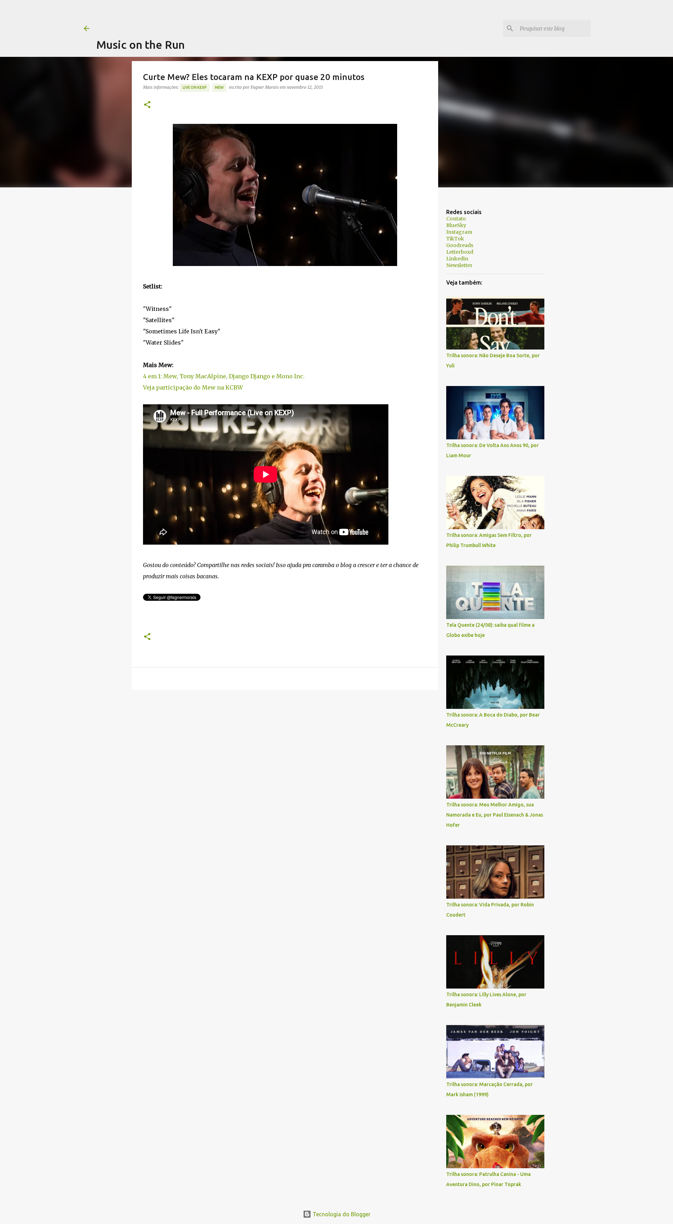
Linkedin (457, 258)
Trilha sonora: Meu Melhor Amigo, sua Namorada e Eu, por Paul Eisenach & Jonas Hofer (494, 815)
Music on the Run (140, 44)
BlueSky (456, 225)
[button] (147, 105)
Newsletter (459, 265)
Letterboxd (459, 252)
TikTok (455, 238)
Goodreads (459, 245)
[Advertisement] (224, 16)
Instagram (459, 232)
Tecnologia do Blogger (341, 1214)
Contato (456, 218)
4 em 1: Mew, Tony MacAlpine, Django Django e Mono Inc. (224, 376)
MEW (219, 87)
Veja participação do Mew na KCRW (193, 387)
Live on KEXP (195, 87)
